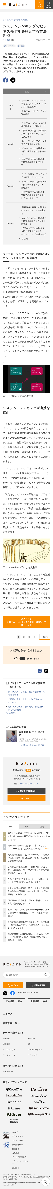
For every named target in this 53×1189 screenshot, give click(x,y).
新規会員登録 (27, 791)
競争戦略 (21, 46)
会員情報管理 (17, 1144)
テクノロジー (33, 1055)
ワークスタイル (9, 1055)
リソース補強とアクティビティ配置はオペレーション (34, 175)
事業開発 (6, 1038)
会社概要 (15, 1152)
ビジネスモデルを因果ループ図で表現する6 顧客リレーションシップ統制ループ (34, 231)
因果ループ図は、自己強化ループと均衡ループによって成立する (34, 133)
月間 (42, 826)
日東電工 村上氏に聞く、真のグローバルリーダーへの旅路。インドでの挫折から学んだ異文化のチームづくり (28, 869)
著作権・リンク (18, 1136)
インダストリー (9, 1049)
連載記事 (6, 1071)
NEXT (44, 636)
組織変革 (6, 1044)
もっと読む (11, 712)
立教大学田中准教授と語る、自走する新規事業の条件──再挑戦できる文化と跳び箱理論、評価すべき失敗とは (29, 891)
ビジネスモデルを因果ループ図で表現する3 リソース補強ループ (34, 184)
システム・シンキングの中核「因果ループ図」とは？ (34, 125)
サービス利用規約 (19, 1157)
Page (10, 143)
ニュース (7, 1013)
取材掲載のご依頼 (39, 1001)
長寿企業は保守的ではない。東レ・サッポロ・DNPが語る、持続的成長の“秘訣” (27, 847)
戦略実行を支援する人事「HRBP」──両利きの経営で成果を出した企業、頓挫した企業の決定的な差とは (28, 857)
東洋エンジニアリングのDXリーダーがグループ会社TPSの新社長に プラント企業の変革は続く (28, 912)
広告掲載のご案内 (14, 1001)
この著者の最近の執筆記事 (31, 745)
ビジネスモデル (9, 46)
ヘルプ (15, 1132)
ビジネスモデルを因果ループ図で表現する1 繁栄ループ (34, 151)
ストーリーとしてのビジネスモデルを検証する (34, 142)
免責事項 (15, 1148)
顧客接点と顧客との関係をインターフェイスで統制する (34, 210)
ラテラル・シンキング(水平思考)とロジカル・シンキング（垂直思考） (34, 103)
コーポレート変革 (35, 1049)
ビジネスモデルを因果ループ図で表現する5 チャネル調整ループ (34, 220)
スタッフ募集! (17, 1140)
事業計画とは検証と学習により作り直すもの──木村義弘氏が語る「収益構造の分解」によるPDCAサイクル (29, 924)
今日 (11, 826)
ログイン (28, 798)
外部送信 (15, 1167)
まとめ (25, 238)
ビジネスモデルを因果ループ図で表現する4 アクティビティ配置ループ (34, 194)
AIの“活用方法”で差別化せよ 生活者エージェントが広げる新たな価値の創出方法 (28, 880)
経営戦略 (31, 1038)
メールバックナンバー (28, 783)
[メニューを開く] (4, 4)
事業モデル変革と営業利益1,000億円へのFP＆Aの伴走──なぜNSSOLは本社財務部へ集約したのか (29, 836)
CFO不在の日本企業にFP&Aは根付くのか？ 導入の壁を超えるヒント (29, 902)
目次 (26, 91)
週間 (26, 826)
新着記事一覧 (10, 1023)
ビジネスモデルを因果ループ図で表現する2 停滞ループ (34, 161)
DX (29, 1044)
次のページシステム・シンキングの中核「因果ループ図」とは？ (26, 621)
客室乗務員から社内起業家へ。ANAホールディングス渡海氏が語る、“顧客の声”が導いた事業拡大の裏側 (28, 937)
